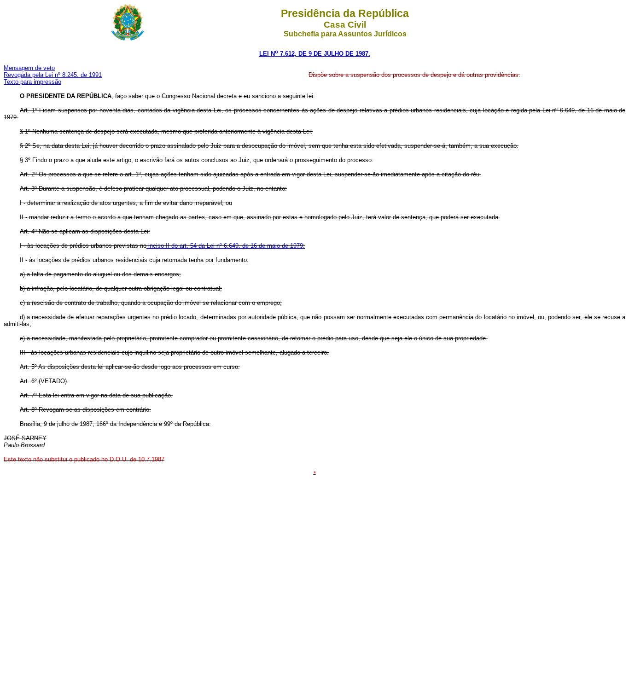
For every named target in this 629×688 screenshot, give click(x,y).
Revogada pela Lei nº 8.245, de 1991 (53, 74)
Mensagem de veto (29, 67)
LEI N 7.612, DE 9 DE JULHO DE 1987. (314, 53)
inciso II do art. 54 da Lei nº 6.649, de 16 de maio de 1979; (225, 245)
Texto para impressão (32, 81)
